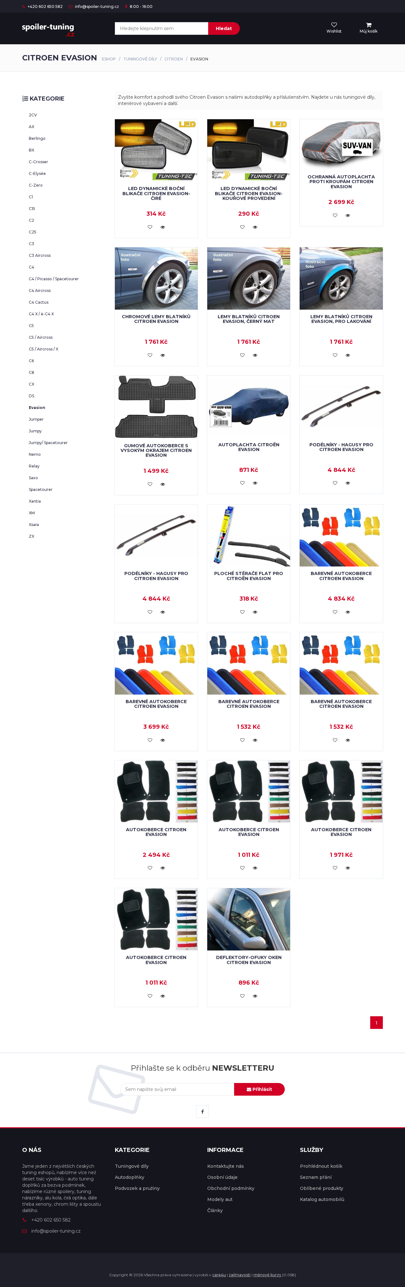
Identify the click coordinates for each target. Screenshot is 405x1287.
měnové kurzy (267, 1274)
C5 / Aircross (41, 337)
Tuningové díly (140, 59)
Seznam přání (316, 1177)
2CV (33, 115)
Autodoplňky (129, 1177)
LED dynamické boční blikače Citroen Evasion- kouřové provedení (249, 193)
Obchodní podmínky (230, 1188)
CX (31, 384)
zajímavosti (240, 1274)
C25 (32, 232)
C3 (31, 243)
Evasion (37, 407)
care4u (219, 1274)
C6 (31, 360)
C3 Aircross (40, 255)
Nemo (35, 454)
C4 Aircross (40, 290)
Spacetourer (41, 489)
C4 (31, 267)
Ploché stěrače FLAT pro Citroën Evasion (248, 576)
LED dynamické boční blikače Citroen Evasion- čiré (156, 193)
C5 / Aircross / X (43, 349)
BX (31, 150)
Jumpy (35, 431)
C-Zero (36, 185)
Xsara (34, 524)
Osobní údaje (222, 1177)
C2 (31, 220)
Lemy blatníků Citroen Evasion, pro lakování (341, 319)
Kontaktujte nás (225, 1166)
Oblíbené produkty (321, 1188)
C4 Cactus (38, 302)
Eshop (109, 59)
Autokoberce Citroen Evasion (156, 832)
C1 (31, 197)
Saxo (33, 477)
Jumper (36, 419)
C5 (31, 325)
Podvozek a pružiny (137, 1188)
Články (215, 1210)
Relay (34, 466)
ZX (31, 536)
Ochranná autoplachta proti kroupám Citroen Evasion (341, 181)
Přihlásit (261, 1089)
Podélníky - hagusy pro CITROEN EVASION (341, 447)
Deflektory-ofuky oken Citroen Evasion (249, 960)
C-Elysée (37, 173)
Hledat (224, 28)
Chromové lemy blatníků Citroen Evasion (156, 319)
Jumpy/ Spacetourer (48, 442)
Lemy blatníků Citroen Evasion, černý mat (249, 319)
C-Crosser (38, 161)
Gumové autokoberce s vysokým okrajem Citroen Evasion (156, 450)
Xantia (35, 501)
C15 (32, 208)
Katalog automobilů (322, 1199)
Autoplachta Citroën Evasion (248, 447)
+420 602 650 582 (45, 6)
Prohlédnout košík (321, 1166)
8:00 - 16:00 (141, 6)
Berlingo (37, 138)
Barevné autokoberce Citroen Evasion (341, 576)
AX (31, 126)
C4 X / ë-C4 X (41, 314)
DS (31, 395)
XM (32, 512)
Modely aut (220, 1199)
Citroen (174, 59)
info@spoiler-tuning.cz (96, 6)
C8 (31, 372)
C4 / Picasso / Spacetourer (54, 278)
